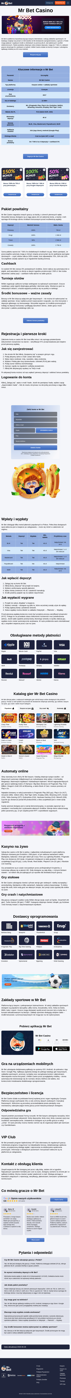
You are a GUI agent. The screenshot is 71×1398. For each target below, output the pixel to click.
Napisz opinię (59, 1199)
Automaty (60, 708)
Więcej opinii (35, 1240)
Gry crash (43, 708)
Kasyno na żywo (25, 708)
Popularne (8, 708)
